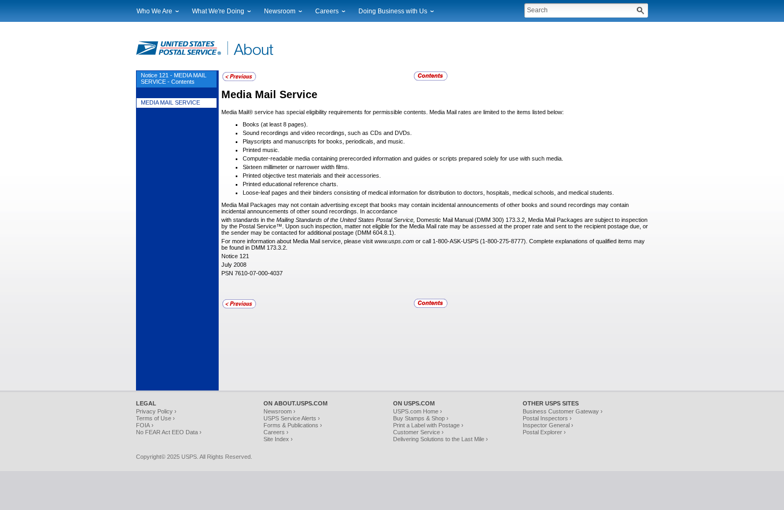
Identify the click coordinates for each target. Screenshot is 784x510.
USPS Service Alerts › (291, 418)
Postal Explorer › (544, 432)
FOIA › (145, 425)
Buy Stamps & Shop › (421, 418)
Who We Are (154, 11)
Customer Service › (418, 432)
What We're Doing (218, 11)
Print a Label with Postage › (428, 425)
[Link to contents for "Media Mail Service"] (431, 79)
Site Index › (278, 439)
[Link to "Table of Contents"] (239, 79)
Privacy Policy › (156, 411)
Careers (327, 11)
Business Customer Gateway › (563, 411)
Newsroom (279, 11)
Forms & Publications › (292, 425)
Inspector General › (548, 425)
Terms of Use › (155, 418)
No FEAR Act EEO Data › (169, 432)
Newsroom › (279, 411)
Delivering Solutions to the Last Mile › (440, 439)
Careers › (276, 432)
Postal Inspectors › (547, 418)
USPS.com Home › (417, 411)
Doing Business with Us (392, 11)
